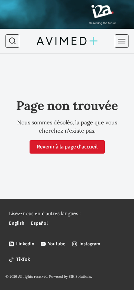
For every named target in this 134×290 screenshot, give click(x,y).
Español (39, 223)
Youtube (56, 244)
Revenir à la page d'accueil (67, 146)
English (16, 223)
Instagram (89, 244)
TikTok (23, 259)
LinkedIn (25, 244)
